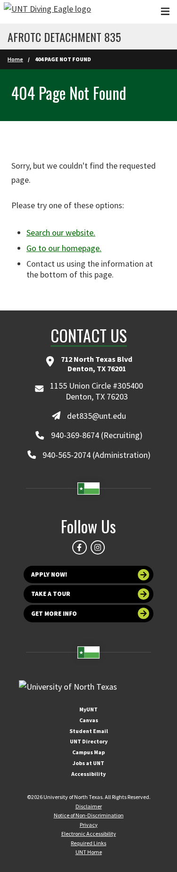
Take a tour (50, 594)
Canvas (88, 720)
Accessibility (88, 773)
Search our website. (60, 232)
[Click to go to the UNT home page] (47, 11)
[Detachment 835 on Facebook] (79, 547)
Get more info (54, 614)
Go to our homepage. (63, 248)
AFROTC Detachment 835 (64, 36)
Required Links (88, 843)
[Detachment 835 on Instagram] (98, 547)
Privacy (89, 824)
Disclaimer (89, 806)
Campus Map (88, 752)
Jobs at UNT (88, 762)
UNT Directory (89, 741)
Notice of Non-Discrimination (89, 815)
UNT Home (89, 852)
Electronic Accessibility (88, 833)
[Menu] (165, 11)
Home (15, 59)
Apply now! (49, 574)
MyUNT (88, 709)
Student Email (88, 730)
